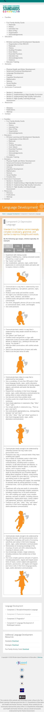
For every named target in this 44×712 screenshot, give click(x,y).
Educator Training (12, 62)
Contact (7, 114)
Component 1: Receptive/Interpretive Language (22, 610)
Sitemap (9, 112)
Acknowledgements (16, 34)
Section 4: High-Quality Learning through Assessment (21, 99)
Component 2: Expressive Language (19, 614)
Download (15, 641)
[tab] (8, 246)
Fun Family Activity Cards (15, 23)
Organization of (18, 44)
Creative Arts (11, 85)
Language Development (15, 73)
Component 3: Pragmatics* (16, 618)
